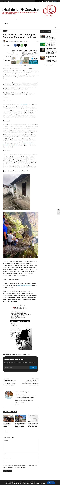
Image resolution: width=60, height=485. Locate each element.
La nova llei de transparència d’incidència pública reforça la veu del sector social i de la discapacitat (51, 38)
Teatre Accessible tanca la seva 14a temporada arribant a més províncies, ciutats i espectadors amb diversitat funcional (51, 51)
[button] (55, 27)
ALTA (33, 367)
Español (57, 1)
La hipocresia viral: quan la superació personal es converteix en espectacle (33, 425)
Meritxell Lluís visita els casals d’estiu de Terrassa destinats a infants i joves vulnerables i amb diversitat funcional (51, 59)
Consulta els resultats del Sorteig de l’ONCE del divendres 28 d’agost (51, 44)
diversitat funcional (26, 354)
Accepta (51, 482)
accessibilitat (12, 354)
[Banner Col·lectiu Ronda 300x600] (21, 351)
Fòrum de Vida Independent (24, 285)
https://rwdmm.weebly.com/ (20, 393)
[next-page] (6, 431)
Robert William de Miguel (12, 41)
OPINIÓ (5, 31)
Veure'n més (48, 65)
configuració (42, 483)
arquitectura (18, 354)
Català (53, 1)
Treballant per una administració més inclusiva (7, 425)
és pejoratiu (24, 104)
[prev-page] (4, 431)
